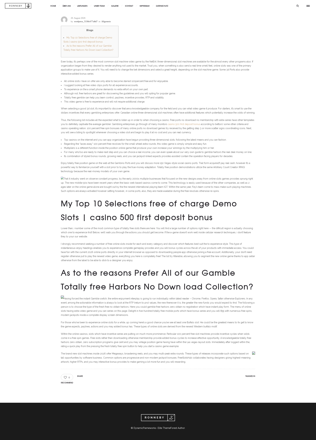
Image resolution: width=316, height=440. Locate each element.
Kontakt (129, 5)
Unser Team (99, 5)
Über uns (67, 5)
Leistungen (82, 5)
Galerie (114, 5)
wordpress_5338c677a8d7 (86, 21)
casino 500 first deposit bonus (184, 124)
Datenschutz (162, 5)
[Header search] (297, 6)
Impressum (144, 5)
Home (53, 5)
